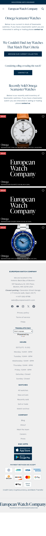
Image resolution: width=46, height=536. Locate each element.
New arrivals (23, 395)
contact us (38, 29)
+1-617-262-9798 (23, 296)
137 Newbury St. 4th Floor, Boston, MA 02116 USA (23, 285)
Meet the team (23, 429)
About (23, 425)
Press (23, 439)
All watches (23, 390)
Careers (23, 434)
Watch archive (23, 409)
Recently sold (23, 399)
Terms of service (23, 317)
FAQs (23, 322)
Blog (23, 420)
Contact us (23, 72)
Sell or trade (23, 404)
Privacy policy (23, 313)
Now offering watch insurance (23, 2)
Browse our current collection (23, 54)
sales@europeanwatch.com (23, 300)
